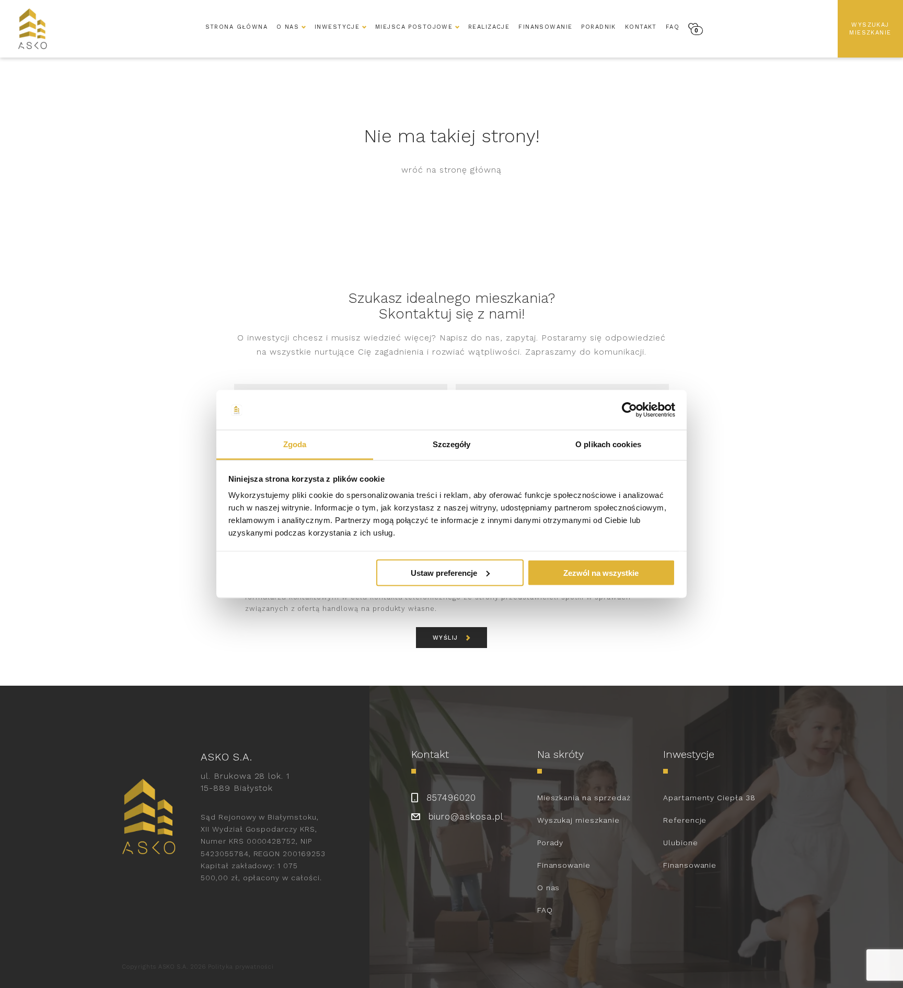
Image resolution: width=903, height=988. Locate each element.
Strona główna (236, 27)
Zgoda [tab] (295, 444)
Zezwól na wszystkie (601, 572)
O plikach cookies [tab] (608, 444)
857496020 (451, 797)
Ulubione (680, 842)
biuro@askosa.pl (466, 816)
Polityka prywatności (241, 966)
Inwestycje (337, 27)
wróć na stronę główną (451, 170)
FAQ (672, 27)
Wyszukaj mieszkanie (870, 28)
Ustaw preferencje (444, 572)
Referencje (685, 820)
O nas (548, 887)
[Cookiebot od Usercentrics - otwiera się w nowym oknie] (629, 410)
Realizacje (489, 27)
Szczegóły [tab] (452, 444)
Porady (550, 842)
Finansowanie (545, 27)
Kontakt (641, 27)
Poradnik (598, 27)
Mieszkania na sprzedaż (584, 797)
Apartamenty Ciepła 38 (709, 797)
